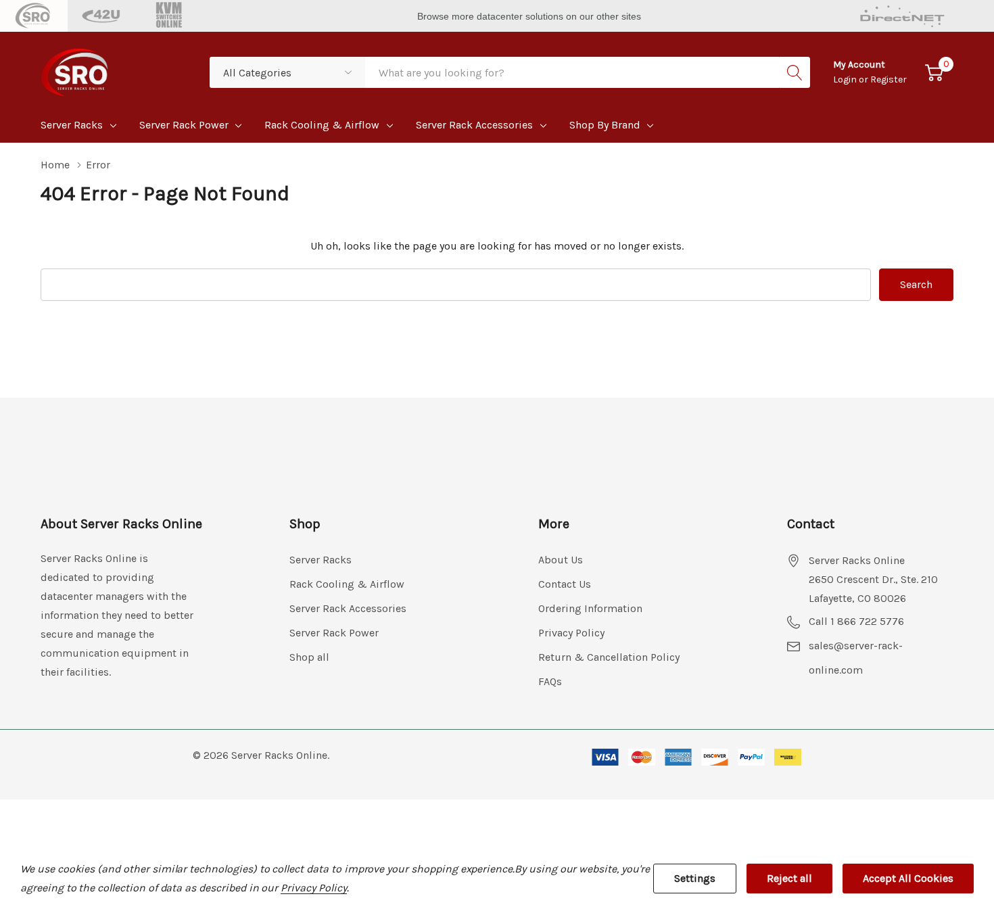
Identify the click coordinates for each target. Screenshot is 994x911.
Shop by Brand (604, 124)
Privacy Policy (571, 632)
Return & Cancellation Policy (609, 657)
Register (888, 79)
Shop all (309, 657)
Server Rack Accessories (474, 124)
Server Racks (72, 124)
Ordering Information (590, 608)
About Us (560, 559)
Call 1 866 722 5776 (856, 621)
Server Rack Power (184, 124)
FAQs (550, 681)
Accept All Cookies (908, 878)
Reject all (789, 878)
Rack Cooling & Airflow (321, 124)
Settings (694, 878)
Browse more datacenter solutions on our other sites (530, 16)
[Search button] (794, 72)
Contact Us (564, 584)
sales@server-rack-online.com (856, 657)
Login (846, 79)
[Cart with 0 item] (934, 73)
